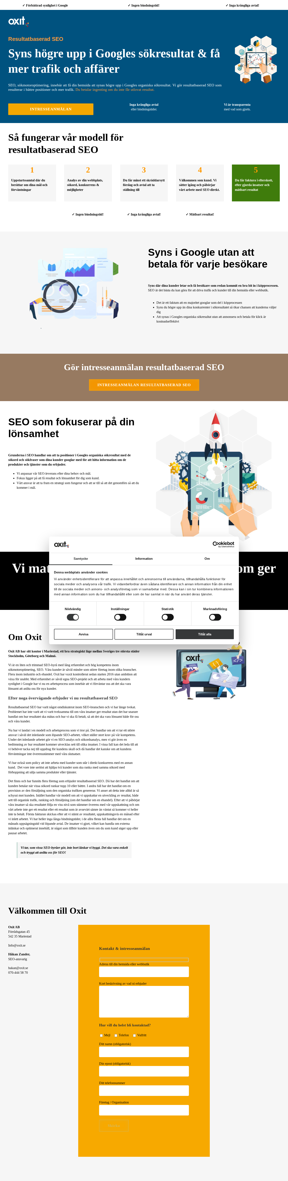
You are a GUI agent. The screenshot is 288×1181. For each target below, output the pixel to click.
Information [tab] (144, 558)
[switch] (120, 617)
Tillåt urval (144, 634)
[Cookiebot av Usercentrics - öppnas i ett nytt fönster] (215, 544)
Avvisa (83, 634)
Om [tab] (207, 558)
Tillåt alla (204, 634)
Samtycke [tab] (81, 558)
